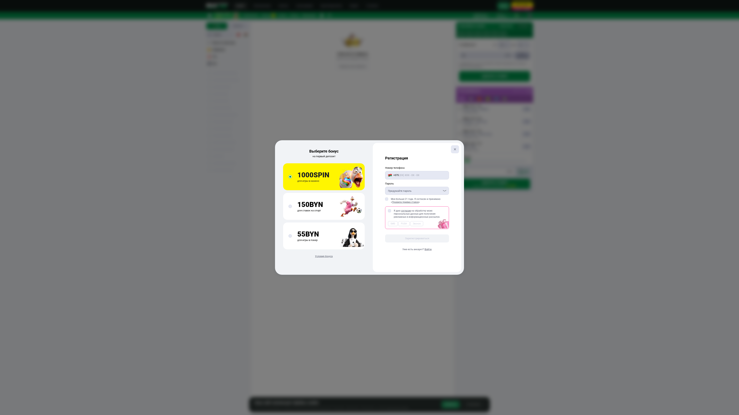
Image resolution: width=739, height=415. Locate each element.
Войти (428, 249)
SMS (392, 223)
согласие (406, 210)
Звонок (417, 223)
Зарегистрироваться (417, 238)
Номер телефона (395, 167)
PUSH (404, 223)
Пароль (389, 183)
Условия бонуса (324, 256)
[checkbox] (386, 199)
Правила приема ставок (405, 202)
